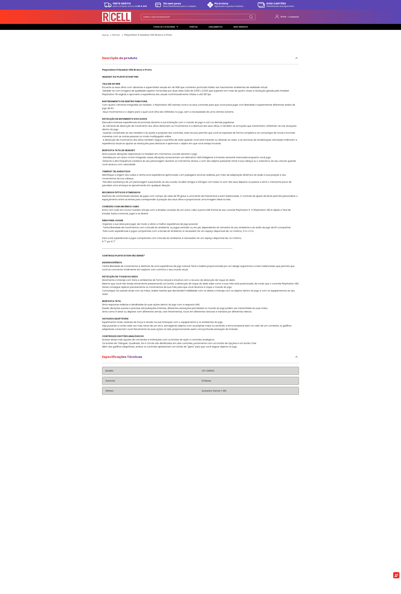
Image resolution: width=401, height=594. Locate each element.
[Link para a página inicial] (105, 34)
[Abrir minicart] (296, 17)
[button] (200, 149)
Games (116, 34)
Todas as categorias (164, 26)
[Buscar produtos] (249, 17)
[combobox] (196, 17)
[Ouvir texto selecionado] (396, 575)
